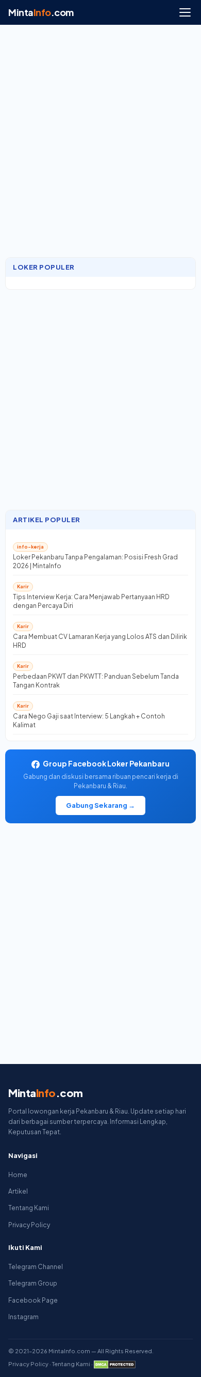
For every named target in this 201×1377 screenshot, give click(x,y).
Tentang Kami (28, 1208)
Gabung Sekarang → (100, 805)
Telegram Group (32, 1283)
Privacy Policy (29, 1225)
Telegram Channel (35, 1267)
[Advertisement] (100, 146)
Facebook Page (33, 1300)
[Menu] (185, 12)
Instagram (23, 1317)
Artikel (18, 1191)
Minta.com (41, 12)
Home (17, 1175)
